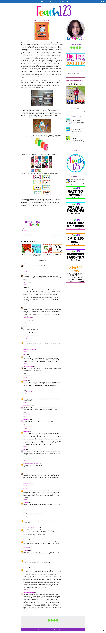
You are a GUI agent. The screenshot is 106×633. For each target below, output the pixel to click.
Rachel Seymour (27, 405)
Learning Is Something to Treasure (31, 336)
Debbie (25, 354)
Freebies (68, 1)
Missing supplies (31, 231)
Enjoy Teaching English (28, 391)
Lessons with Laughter (28, 426)
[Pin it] (60, 231)
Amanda (25, 472)
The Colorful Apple (28, 366)
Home (36, 1)
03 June (25, 446)
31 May (25, 428)
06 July (25, 499)
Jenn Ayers (26, 341)
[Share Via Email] (62, 231)
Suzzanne (25, 396)
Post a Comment (26, 614)
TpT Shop (44, 1)
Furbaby (25, 488)
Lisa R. (24, 325)
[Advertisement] (75, 294)
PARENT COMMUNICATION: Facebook (74, 80)
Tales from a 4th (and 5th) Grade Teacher (33, 513)
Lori (24, 449)
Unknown (25, 502)
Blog (62, 1)
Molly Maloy (26, 419)
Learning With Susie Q (28, 317)
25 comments (23, 230)
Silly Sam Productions (28, 592)
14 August (25, 536)
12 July (24, 524)
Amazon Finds (53, 1)
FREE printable (24, 231)
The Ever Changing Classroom (30, 527)
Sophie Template (50, 629)
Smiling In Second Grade (29, 375)
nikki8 (24, 519)
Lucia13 (25, 380)
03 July (25, 611)
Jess (24, 263)
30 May (25, 416)
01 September (26, 547)
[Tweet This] (55, 231)
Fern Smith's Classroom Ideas (30, 463)
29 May (25, 271)
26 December (26, 589)
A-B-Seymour (26, 414)
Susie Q (25, 306)
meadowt (25, 274)
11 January (25, 556)
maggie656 (26, 431)
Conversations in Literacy (29, 458)
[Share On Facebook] (58, 231)
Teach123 (44, 629)
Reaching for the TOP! (28, 483)
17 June (25, 485)
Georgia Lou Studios (63, 629)
